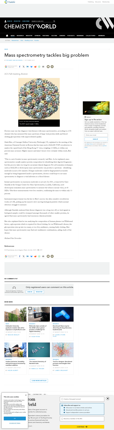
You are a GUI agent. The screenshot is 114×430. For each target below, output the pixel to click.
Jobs (21, 40)
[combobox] (43, 21)
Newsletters (15, 40)
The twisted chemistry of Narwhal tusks (37, 362)
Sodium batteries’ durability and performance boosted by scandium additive (15, 363)
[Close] (26, 395)
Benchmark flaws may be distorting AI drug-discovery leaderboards (62, 327)
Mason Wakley (14, 335)
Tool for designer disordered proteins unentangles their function (62, 363)
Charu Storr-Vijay (59, 335)
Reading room (29, 40)
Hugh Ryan (36, 336)
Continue (80, 427)
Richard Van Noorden (14, 60)
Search (54, 21)
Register (17, 21)
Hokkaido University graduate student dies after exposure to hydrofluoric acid (15, 327)
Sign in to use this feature (65, 62)
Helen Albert (13, 370)
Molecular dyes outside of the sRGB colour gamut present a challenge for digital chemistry (37, 328)
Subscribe (25, 21)
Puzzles (36, 40)
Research (32, 323)
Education (98, 2)
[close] (73, 62)
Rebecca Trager (38, 368)
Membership (106, 2)
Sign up (95, 139)
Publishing (91, 2)
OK (15, 418)
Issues (29, 394)
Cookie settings (14, 423)
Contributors (37, 394)
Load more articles (39, 380)
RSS (45, 394)
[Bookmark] (52, 66)
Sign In (9, 21)
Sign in (29, 292)
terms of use (90, 144)
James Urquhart (61, 370)
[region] (14, 410)
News (6, 49)
